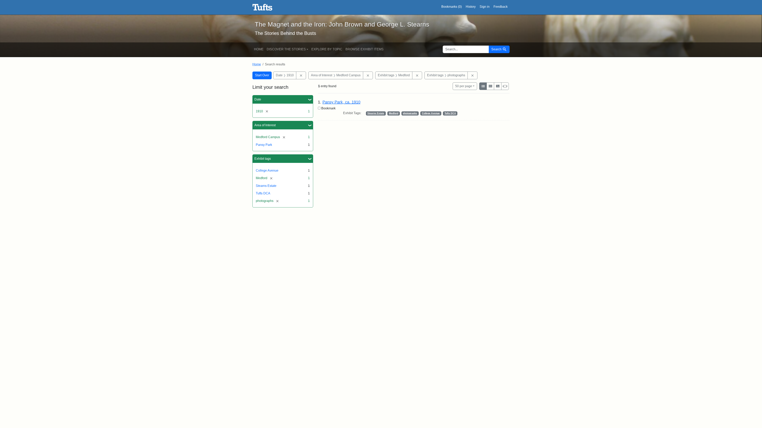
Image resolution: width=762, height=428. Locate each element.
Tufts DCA (263, 193)
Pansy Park (264, 144)
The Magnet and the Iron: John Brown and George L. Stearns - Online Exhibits (262, 7)
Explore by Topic (326, 49)
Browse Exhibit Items (364, 49)
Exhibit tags (262, 158)
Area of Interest (265, 125)
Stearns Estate (266, 185)
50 (463, 86)
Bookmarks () (451, 6)
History (471, 6)
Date (257, 99)
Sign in (485, 6)
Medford (393, 113)
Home (259, 49)
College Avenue (267, 170)
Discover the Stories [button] (286, 49)
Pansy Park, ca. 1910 (341, 102)
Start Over (262, 75)
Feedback (501, 6)
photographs (410, 113)
